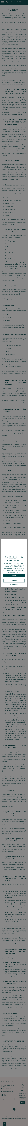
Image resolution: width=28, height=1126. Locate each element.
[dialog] (14, 563)
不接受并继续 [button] (14, 580)
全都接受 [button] (14, 576)
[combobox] (22, 557)
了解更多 (18, 572)
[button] (14, 584)
